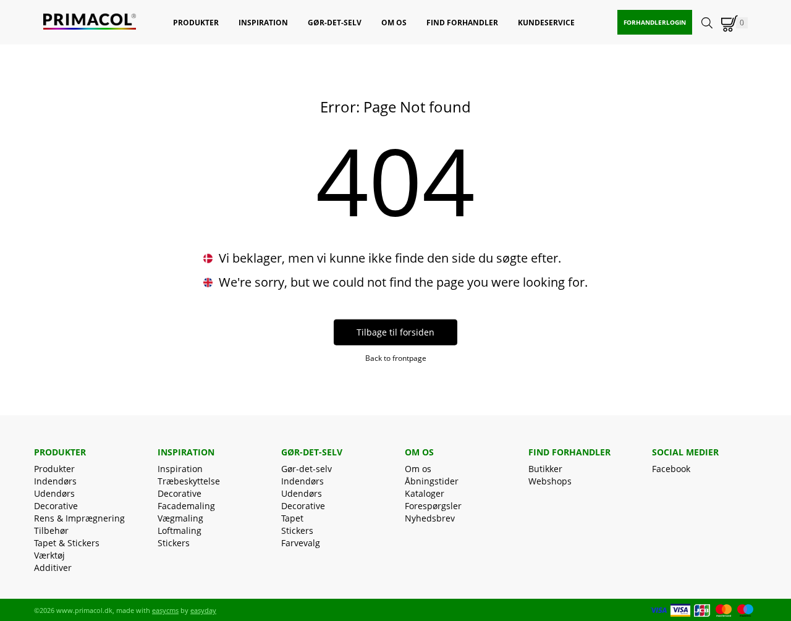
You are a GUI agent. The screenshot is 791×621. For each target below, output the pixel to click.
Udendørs (54, 493)
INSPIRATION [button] (263, 22)
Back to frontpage (395, 358)
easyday (203, 610)
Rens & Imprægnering (79, 518)
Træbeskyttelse (189, 481)
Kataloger (424, 493)
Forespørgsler (433, 506)
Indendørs (55, 481)
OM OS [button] (394, 22)
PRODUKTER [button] (196, 22)
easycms (165, 610)
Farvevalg (300, 543)
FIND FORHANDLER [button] (462, 22)
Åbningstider (432, 481)
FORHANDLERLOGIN (655, 22)
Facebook (671, 469)
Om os (418, 469)
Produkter (54, 469)
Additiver (53, 567)
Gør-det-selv (306, 469)
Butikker (545, 469)
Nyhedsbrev (430, 518)
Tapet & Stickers (66, 543)
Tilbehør (51, 530)
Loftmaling (179, 530)
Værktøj (49, 555)
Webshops (550, 481)
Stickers (174, 543)
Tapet (292, 518)
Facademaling (186, 506)
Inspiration (180, 469)
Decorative (56, 506)
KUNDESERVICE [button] (546, 22)
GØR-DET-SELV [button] (335, 22)
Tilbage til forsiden (395, 332)
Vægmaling (180, 518)
